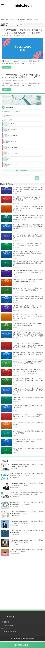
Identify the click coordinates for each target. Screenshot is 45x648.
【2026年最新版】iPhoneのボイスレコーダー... (24, 540)
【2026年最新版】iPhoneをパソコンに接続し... (24, 483)
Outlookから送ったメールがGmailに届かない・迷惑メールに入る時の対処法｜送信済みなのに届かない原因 (28, 298)
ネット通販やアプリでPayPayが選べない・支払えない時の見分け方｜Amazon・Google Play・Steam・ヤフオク (28, 199)
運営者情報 (5, 622)
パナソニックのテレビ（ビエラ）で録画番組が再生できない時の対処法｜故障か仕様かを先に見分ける (28, 236)
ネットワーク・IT (11, 19)
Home (2, 19)
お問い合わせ (6, 628)
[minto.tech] (22, 4)
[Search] (37, 178)
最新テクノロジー (25, 36)
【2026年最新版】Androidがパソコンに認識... (24, 521)
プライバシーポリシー (9, 625)
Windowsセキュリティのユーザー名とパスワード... (25, 502)
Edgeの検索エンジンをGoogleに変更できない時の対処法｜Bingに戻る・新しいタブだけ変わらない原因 (28, 263)
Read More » (7, 67)
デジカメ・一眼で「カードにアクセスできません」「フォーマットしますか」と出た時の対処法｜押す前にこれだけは (28, 316)
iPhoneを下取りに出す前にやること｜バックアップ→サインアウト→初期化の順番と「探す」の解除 (28, 380)
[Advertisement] (28, 11)
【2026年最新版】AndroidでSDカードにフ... (23, 549)
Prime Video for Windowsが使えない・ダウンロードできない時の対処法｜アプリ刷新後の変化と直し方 (28, 272)
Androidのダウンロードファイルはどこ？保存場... (25, 474)
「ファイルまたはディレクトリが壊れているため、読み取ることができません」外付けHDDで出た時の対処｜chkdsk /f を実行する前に (28, 345)
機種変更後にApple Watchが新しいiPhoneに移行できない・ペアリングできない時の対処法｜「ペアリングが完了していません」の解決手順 (28, 371)
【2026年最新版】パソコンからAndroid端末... (24, 531)
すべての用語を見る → (22, 170)
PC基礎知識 (17, 36)
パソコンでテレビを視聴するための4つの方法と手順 (26, 493)
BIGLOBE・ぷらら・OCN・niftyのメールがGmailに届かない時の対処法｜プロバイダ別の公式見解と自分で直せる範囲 (28, 253)
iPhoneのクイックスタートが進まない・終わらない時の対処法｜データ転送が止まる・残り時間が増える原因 (28, 390)
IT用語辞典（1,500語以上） (10, 631)
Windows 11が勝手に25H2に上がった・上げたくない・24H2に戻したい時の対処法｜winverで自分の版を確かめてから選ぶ (28, 217)
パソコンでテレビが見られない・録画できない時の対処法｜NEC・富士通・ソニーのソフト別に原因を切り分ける (28, 208)
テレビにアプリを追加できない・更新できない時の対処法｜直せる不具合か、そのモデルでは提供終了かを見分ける (28, 189)
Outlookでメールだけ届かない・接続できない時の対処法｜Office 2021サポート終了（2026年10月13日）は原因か (28, 226)
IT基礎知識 (21, 19)
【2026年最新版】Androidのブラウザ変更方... (24, 464)
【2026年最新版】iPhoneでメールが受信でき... (24, 512)
